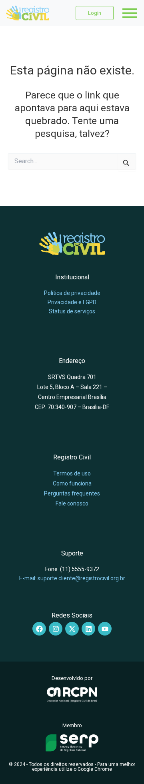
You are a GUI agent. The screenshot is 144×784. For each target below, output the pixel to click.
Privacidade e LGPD (72, 302)
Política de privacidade (72, 293)
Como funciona (72, 483)
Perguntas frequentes (72, 493)
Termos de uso (72, 473)
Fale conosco (72, 503)
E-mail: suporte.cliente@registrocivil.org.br (72, 578)
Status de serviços (72, 311)
